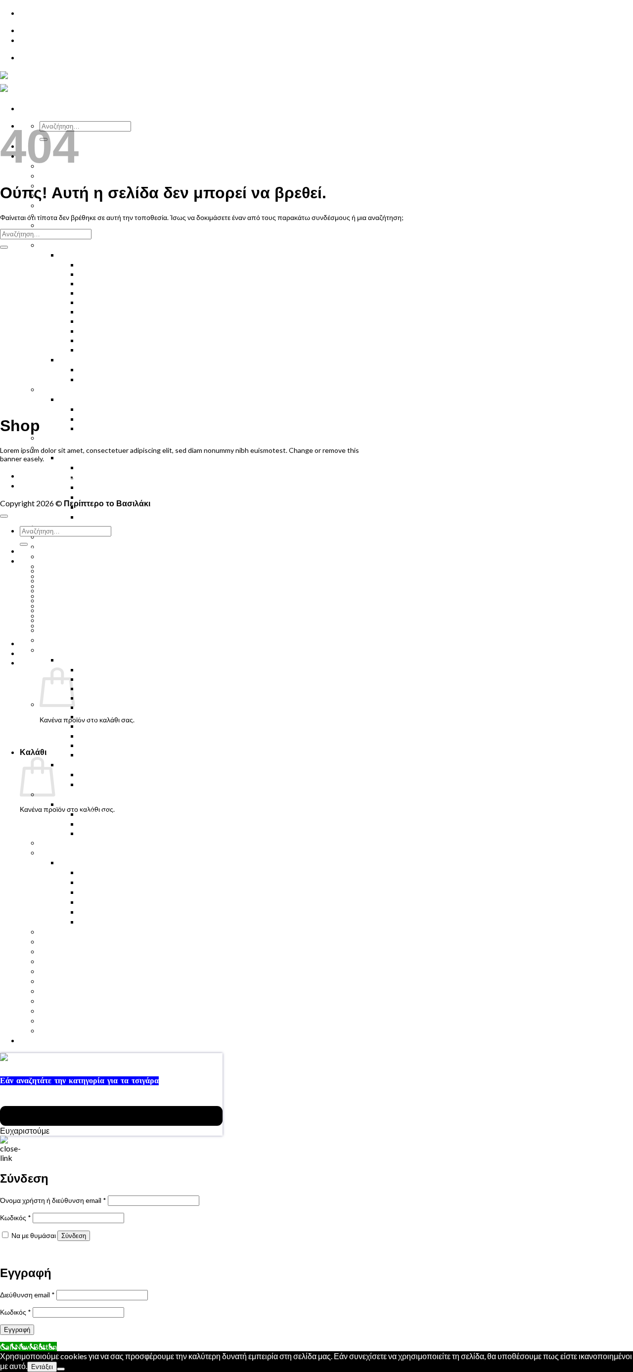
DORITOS (96, 283)
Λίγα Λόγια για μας (71, 1030)
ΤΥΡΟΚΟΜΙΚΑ (105, 486)
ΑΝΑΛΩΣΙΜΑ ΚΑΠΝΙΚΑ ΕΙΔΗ (92, 437)
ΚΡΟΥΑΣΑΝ (61, 224)
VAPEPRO (97, 428)
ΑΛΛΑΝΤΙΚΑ (102, 911)
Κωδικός (15, 1217)
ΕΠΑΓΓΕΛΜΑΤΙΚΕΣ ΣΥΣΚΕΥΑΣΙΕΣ (142, 349)
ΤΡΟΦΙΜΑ (77, 359)
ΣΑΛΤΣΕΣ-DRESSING (117, 379)
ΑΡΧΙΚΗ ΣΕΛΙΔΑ (50, 475)
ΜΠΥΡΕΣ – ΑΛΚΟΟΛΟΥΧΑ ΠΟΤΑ (99, 205)
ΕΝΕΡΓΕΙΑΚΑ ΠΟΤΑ (76, 600)
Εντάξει (42, 1367)
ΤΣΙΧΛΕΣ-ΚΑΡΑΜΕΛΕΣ (82, 546)
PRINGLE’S (98, 330)
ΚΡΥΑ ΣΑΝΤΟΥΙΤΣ (73, 619)
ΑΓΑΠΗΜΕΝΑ (65, 1020)
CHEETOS (97, 264)
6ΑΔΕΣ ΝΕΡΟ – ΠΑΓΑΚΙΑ (85, 165)
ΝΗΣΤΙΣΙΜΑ (61, 941)
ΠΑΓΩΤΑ (55, 1010)
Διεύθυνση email (27, 1294)
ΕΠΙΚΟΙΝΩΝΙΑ (46, 30)
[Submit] (4, 247)
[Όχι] (61, 1369)
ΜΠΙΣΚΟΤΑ (60, 244)
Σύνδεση (73, 1235)
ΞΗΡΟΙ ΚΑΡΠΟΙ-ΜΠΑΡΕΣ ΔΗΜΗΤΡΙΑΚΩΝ (116, 526)
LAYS (88, 311)
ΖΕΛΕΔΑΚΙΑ (62, 389)
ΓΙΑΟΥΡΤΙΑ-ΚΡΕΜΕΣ (117, 467)
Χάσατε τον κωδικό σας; (36, 1252)
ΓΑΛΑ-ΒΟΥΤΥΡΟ (109, 516)
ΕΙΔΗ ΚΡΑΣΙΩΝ (67, 1000)
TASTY (91, 340)
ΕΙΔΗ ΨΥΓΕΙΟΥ (86, 457)
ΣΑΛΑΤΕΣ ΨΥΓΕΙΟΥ (115, 496)
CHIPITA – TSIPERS (113, 273)
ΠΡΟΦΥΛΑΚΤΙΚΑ (71, 556)
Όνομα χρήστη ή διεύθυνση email (53, 1200)
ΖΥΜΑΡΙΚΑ (99, 369)
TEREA (91, 418)
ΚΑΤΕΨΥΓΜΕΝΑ (70, 852)
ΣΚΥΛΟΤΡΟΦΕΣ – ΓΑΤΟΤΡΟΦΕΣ (99, 575)
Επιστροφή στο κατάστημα (61, 824)
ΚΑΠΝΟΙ (94, 408)
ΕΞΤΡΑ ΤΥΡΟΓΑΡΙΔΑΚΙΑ (124, 320)
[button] (46, 663)
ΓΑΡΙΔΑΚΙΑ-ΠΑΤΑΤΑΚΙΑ (102, 254)
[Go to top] (4, 516)
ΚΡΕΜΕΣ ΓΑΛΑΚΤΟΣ (117, 477)
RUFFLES (95, 302)
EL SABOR (97, 292)
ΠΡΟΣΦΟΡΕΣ (65, 990)
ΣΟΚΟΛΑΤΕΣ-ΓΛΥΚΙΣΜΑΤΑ (89, 639)
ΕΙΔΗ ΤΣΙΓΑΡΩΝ (88, 398)
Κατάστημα (39, 485)
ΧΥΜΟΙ (52, 175)
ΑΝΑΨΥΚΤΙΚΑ (65, 590)
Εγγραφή (17, 1329)
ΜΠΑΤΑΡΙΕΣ (62, 970)
